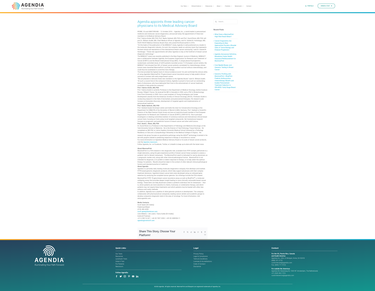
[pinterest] (129, 276)
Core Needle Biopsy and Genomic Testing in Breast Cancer (224, 67)
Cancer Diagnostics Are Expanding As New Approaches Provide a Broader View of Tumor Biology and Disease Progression (225, 45)
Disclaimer (197, 266)
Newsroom (119, 266)
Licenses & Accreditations (202, 261)
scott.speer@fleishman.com (148, 211)
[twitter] (121, 276)
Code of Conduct (199, 264)
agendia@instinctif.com (146, 220)
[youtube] (133, 276)
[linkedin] (137, 276)
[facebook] (117, 276)
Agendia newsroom (150, 142)
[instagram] (125, 276)
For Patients (120, 264)
